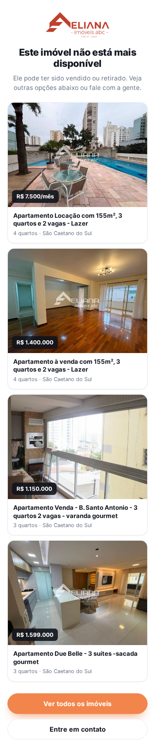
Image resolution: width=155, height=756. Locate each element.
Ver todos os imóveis (77, 703)
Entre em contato (78, 729)
